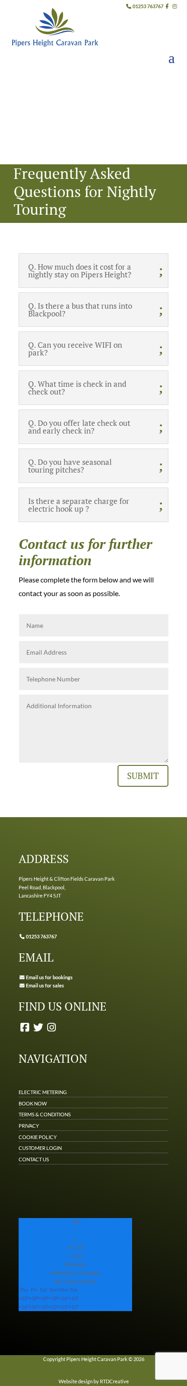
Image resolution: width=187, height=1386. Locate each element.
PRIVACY (29, 1126)
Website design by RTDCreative (94, 1381)
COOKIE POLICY (38, 1137)
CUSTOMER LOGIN (40, 1148)
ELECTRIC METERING (43, 1092)
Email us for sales (45, 985)
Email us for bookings (49, 977)
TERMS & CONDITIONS (45, 1114)
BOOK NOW (33, 1103)
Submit (143, 775)
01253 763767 (147, 6)
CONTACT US (34, 1159)
